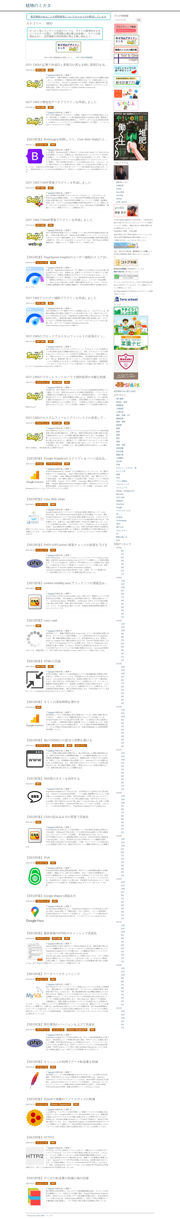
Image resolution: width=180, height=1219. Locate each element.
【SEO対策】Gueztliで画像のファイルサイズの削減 (60, 1099)
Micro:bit (119, 494)
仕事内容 (120, 185)
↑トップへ (49, 1216)
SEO (49, 23)
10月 (123, 587)
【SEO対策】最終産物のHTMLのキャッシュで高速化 (61, 933)
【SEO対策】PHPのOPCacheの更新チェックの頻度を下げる (67, 544)
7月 (122, 554)
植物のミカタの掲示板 (126, 50)
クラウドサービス (54, 464)
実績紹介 (120, 501)
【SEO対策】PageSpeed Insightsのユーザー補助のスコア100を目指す (73, 257)
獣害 (118, 432)
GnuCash (120, 504)
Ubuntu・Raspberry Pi (77, 1030)
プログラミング (43, 382)
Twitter (118, 189)
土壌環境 (120, 409)
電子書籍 (120, 399)
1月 (122, 574)
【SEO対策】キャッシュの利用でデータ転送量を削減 (62, 1061)
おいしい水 (120, 471)
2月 (122, 571)
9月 (122, 591)
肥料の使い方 (121, 537)
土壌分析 (120, 412)
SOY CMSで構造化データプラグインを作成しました (61, 102)
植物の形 (120, 455)
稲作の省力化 (119, 272)
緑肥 (118, 435)
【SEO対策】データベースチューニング (53, 974)
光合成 (119, 461)
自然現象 (120, 448)
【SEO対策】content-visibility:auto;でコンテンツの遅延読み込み (68, 583)
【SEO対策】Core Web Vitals (45, 499)
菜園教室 (120, 405)
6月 (122, 557)
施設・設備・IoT (123, 415)
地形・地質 (120, 445)
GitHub (119, 199)
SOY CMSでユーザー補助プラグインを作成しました (61, 298)
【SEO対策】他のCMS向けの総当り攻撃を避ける (59, 740)
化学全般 (120, 451)
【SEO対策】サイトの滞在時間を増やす (53, 702)
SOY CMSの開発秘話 (84, 57)
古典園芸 (120, 458)
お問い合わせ (121, 202)
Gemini (51, 75)
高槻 (118, 474)
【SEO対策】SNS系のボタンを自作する (53, 778)
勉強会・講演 (121, 402)
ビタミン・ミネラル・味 (126, 468)
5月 (122, 561)
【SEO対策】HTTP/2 (40, 1137)
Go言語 (119, 517)
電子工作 (120, 527)
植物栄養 (120, 418)
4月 (122, 564)
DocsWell (120, 192)
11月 (123, 584)
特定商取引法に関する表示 (125, 391)
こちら (132, 240)
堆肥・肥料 (120, 422)
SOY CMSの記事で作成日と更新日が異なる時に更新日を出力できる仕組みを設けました (85, 64)
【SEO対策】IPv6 (38, 857)
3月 (122, 567)
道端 (118, 441)
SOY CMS (40, 70)
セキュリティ (81, 745)
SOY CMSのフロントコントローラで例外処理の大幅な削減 (66, 377)
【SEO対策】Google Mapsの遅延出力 (51, 895)
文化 (118, 478)
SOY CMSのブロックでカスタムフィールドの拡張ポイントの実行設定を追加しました (84, 336)
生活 (118, 540)
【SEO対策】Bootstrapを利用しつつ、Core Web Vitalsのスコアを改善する (76, 139)
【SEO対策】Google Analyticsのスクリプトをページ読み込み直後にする (74, 458)
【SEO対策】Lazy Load (41, 620)
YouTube (119, 195)
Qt (117, 514)
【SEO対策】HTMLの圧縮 (43, 661)
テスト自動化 (121, 481)
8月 (122, 551)
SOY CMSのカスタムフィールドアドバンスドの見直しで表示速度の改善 (75, 417)
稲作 (118, 438)
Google (40, 464)
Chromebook (121, 520)
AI (117, 534)
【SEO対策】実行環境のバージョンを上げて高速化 (60, 1024)
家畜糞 (119, 425)
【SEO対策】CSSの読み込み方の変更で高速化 (57, 816)
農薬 (118, 428)
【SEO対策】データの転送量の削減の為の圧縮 (57, 1178)
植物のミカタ (38, 5)
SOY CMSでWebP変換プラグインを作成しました (59, 220)
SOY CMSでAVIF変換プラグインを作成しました (58, 182)
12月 (123, 581)
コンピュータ (42, 145)
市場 (118, 464)
